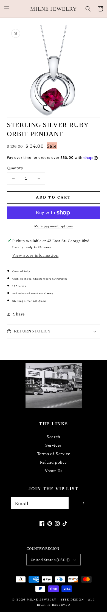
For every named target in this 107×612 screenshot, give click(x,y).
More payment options (53, 225)
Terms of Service (53, 453)
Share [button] (19, 314)
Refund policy (53, 462)
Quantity (15, 167)
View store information (35, 255)
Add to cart (53, 196)
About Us (53, 470)
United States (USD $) (50, 559)
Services (53, 445)
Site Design (72, 599)
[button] (7, 9)
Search (53, 436)
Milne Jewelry (42, 599)
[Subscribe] (82, 503)
